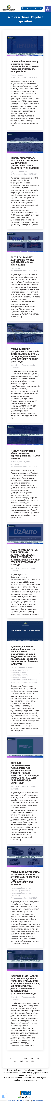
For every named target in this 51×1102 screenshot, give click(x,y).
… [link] (19, 1058)
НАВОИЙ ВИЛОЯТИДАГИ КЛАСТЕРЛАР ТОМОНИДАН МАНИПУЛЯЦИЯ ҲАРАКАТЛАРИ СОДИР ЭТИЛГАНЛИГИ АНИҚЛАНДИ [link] (25, 163)
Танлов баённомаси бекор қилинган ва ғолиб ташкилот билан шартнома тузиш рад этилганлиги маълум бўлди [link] (25, 66)
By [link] (19, 77)
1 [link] (14, 1058)
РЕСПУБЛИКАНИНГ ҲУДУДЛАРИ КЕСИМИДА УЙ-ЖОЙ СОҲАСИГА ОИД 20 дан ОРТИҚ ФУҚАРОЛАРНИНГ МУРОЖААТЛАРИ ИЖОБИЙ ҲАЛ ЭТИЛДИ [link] (25, 355)
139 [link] (31, 1058)
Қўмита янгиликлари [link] (19, 172)
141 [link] (14, 1061)
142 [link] (21, 1061)
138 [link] (25, 1058)
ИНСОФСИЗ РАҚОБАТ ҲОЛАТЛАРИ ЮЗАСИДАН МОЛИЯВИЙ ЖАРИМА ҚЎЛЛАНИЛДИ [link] (23, 261)
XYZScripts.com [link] (38, 1101)
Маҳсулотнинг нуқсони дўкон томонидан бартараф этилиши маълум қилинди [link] (25, 454)
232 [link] (32, 1061)
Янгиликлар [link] (15, 268)
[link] (48, 9)
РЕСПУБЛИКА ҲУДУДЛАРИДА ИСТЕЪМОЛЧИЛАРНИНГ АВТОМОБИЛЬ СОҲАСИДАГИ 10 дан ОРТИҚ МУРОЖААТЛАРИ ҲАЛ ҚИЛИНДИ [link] (25, 878)
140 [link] (38, 1058)
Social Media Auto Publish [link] (16, 1101)
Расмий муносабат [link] (18, 75)
